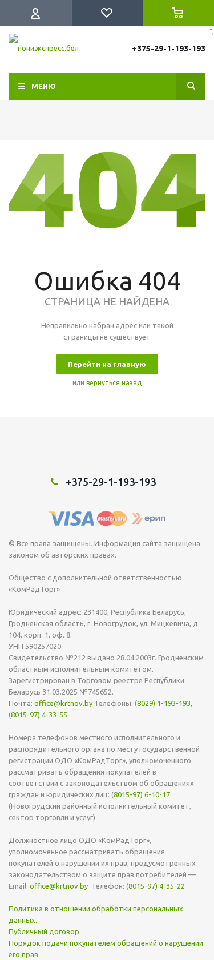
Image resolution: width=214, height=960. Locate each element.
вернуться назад (114, 382)
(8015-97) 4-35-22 (155, 886)
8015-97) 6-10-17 (142, 794)
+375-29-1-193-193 (168, 49)
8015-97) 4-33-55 (39, 715)
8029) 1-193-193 (164, 703)
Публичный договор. (45, 931)
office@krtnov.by (63, 703)
